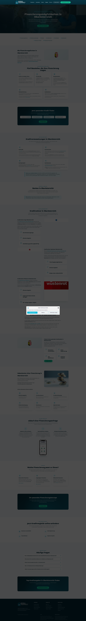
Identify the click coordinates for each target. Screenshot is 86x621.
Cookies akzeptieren (32, 312)
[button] (58, 307)
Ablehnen (43, 312)
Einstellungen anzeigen (53, 312)
